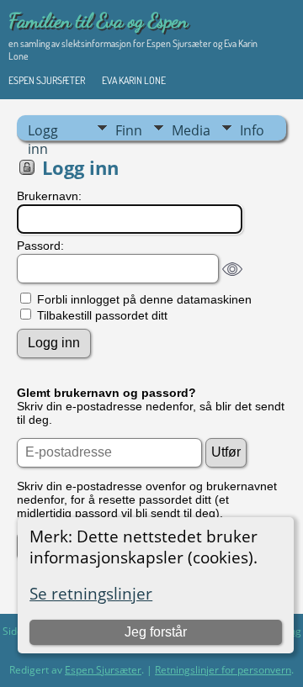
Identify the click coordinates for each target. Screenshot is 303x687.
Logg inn (43, 130)
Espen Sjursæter (46, 80)
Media (191, 130)
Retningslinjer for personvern (223, 670)
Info (252, 130)
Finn (128, 130)
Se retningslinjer (90, 593)
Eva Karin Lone (134, 80)
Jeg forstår (156, 632)
